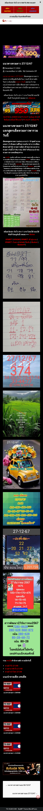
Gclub (21, 242)
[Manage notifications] (38, 797)
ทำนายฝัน (33, 170)
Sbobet (34, 242)
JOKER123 (15, 117)
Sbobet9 (21, 245)
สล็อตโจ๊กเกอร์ (16, 120)
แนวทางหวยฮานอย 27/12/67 (24, 793)
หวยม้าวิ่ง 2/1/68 (11, 666)
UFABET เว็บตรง (11, 242)
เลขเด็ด (7, 157)
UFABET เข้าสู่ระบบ (29, 239)
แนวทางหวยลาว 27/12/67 (13, 76)
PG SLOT (25, 117)
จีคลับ (27, 242)
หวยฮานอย (19, 164)
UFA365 (17, 239)
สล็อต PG (35, 120)
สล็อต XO (33, 117)
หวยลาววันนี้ (20, 82)
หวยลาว (28, 159)
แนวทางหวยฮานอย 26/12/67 (18, 785)
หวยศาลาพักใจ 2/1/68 (13, 669)
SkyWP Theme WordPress (27, 809)
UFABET (9, 239)
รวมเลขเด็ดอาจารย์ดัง (13, 71)
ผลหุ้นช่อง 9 (31, 166)
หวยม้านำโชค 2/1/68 (13, 672)
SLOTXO (6, 117)
